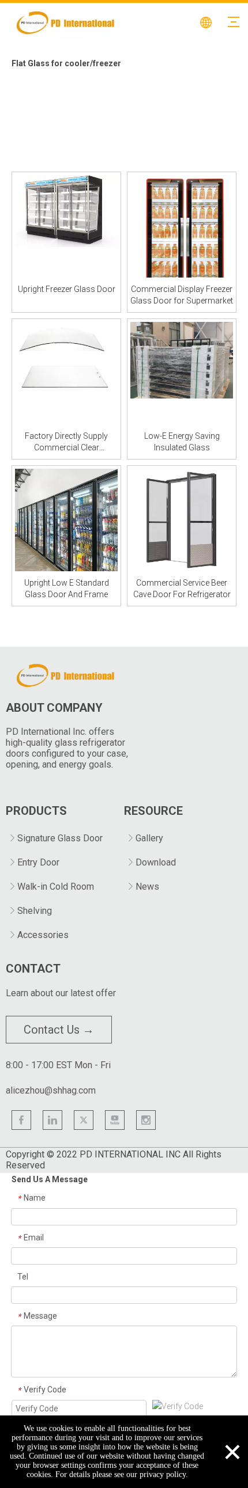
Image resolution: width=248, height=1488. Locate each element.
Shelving (34, 910)
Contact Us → (59, 1030)
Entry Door (38, 862)
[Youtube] (115, 1120)
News (147, 886)
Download (156, 862)
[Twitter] (83, 1120)
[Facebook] (21, 1120)
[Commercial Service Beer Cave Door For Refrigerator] (181, 519)
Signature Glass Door (60, 838)
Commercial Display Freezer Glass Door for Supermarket (181, 294)
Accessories (43, 934)
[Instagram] (146, 1120)
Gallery (149, 838)
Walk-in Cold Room (55, 886)
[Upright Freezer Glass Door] (66, 210)
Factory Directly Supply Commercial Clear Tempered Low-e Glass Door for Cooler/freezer (66, 442)
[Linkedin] (52, 1120)
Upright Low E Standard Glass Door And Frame (66, 588)
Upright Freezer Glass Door (66, 289)
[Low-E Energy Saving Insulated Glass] (181, 359)
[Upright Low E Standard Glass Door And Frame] (66, 519)
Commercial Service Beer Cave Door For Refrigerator (182, 588)
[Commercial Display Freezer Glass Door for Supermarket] (181, 234)
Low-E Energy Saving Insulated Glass (182, 441)
